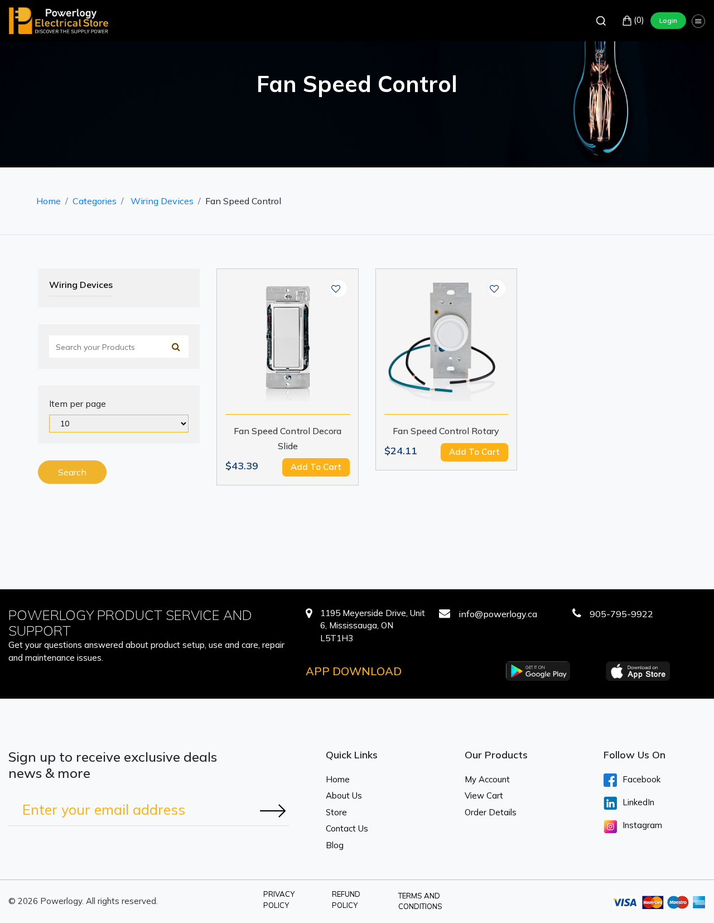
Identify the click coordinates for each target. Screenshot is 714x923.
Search (72, 472)
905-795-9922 (621, 613)
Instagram (642, 825)
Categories (95, 200)
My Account (487, 779)
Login (668, 20)
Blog (335, 845)
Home (48, 200)
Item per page (77, 403)
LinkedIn (638, 802)
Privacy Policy (279, 900)
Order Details (491, 812)
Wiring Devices (162, 200)
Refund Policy (346, 900)
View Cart (484, 795)
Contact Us (347, 828)
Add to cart (316, 467)
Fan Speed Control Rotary (446, 430)
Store (336, 812)
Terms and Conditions (420, 901)
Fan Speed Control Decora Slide (287, 438)
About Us (344, 795)
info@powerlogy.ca (498, 613)
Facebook (641, 779)
